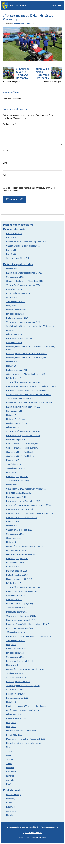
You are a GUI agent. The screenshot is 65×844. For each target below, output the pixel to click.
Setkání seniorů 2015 (15, 534)
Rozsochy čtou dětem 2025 (18, 293)
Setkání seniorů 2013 (15, 657)
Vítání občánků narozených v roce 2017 (23, 382)
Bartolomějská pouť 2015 (17, 559)
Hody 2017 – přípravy (15, 419)
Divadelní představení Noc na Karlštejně (23, 743)
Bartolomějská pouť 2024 (17, 318)
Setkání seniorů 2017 (15, 411)
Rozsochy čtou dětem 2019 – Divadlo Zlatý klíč (26, 358)
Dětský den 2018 (13, 378)
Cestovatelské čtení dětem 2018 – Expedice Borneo (28, 395)
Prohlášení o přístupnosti (39, 827)
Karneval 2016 (12, 522)
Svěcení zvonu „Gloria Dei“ (17, 258)
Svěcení (9, 759)
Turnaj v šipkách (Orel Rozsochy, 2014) (23, 686)
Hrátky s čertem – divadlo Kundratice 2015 (24, 546)
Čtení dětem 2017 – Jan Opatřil (19, 452)
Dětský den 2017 (13, 427)
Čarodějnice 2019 (14, 343)
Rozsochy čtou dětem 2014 (18, 681)
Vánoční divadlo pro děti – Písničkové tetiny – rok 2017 (29, 403)
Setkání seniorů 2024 (15, 302)
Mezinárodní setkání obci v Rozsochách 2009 (25, 739)
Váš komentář (9, 124)
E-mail (6, 163)
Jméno (6, 150)
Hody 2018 (11, 366)
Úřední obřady (12, 665)
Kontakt (10, 827)
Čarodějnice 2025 (14, 289)
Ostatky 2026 (12, 269)
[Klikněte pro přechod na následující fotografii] (32, 44)
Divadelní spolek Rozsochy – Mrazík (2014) (25, 669)
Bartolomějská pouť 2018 (17, 370)
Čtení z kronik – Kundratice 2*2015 (21, 616)
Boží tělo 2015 (12, 250)
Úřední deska (21, 827)
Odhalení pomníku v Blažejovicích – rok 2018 (25, 374)
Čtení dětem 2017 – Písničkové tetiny (22, 448)
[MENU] (59, 5)
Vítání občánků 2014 (15, 690)
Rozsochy (10, 799)
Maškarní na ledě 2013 (16, 718)
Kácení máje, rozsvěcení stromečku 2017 (23, 407)
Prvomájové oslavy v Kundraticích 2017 (23, 436)
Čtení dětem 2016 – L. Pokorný (19, 509)
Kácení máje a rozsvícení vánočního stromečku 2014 (28, 636)
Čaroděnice (11, 772)
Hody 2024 (11, 306)
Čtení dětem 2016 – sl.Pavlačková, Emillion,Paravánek (29, 513)
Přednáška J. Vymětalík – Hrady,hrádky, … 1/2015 (27, 624)
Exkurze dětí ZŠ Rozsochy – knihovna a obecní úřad (28, 505)
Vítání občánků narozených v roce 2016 (23, 431)
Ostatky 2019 (12, 362)
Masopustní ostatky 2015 (17, 612)
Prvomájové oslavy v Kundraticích (20, 338)
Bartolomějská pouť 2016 (17, 477)
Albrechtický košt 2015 (16, 608)
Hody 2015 (11, 542)
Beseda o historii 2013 (16, 694)
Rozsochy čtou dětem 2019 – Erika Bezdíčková (26, 354)
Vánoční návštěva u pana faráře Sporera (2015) (26, 242)
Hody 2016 (11, 472)
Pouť (8, 784)
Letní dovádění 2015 (15, 563)
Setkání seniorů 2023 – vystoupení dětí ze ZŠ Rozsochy (30, 326)
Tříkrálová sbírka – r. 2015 (17, 632)
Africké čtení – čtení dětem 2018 (20, 399)
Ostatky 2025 (12, 297)
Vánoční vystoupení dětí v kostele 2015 (23, 246)
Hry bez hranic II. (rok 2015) (18, 550)
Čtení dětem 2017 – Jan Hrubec (20, 456)
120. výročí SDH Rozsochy (17, 481)
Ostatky (9, 755)
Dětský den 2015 (13, 583)
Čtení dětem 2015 (14, 600)
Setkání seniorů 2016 (15, 468)
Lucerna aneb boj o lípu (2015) (19, 604)
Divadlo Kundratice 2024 (17, 310)
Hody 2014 (11, 645)
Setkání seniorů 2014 (15, 641)
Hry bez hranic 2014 (15, 653)
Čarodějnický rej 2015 (15, 595)
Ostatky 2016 (12, 526)
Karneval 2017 (12, 460)
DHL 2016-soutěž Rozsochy (22, 23)
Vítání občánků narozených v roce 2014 (23, 587)
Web (4, 175)
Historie (9, 815)
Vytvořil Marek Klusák (32, 833)
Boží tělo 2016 (12, 238)
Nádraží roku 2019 (14, 334)
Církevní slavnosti (14, 229)
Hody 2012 (11, 722)
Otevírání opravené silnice (17, 423)
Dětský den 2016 (13, 485)
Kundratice (11, 807)
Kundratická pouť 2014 (16, 649)
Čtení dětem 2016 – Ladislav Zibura (21, 518)
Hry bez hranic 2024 (15, 314)
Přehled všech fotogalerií (18, 224)
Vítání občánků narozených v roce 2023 (23, 322)
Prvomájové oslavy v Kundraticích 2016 (23, 501)
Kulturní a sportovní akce (18, 264)
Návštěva (10, 768)
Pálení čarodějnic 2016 (16, 497)
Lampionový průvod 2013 (17, 698)
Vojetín (9, 803)
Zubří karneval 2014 (15, 673)
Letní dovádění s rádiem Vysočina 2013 (23, 710)
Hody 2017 (11, 415)
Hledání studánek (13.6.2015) (19, 579)
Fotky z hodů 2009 (14, 735)
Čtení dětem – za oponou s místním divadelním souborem (31, 386)
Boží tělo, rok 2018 (14, 234)
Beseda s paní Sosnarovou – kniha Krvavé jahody (27, 390)
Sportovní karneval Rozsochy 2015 (21, 620)
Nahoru (54, 827)
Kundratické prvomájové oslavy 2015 (22, 591)
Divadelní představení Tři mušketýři (21, 731)
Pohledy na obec (13, 790)
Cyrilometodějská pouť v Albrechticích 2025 (25, 281)
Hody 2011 (11, 727)
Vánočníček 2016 (13, 464)
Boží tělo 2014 (12, 254)
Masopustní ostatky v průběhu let (20, 628)
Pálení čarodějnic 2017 (16, 440)
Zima (8, 747)
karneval (10, 776)
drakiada (10, 780)
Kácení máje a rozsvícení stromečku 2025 (24, 273)
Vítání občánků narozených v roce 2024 (23, 285)
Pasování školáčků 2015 (16, 571)
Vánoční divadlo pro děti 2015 (19, 530)
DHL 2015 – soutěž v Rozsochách (20, 554)
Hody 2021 (11, 330)
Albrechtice (11, 811)
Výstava (9, 751)
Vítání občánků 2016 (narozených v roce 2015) (26, 489)
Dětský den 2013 (13, 714)
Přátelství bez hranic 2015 (17, 575)
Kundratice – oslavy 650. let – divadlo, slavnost (26, 706)
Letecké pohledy (13, 795)
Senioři (9, 763)
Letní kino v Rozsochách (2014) (19, 661)
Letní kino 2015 (13, 567)
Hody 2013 (11, 702)
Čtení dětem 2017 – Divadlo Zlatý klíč (22, 444)
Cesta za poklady (13, 538)
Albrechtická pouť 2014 (16, 677)
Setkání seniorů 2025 (15, 277)
